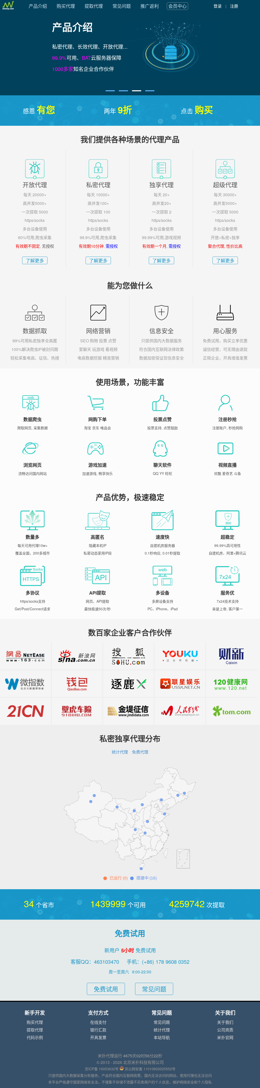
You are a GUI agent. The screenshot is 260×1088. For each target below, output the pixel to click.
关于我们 (225, 1022)
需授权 (112, 246)
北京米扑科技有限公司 (143, 1062)
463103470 (106, 962)
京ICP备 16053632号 (102, 1069)
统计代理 (120, 752)
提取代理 (94, 6)
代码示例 (35, 1038)
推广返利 (149, 6)
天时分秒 (142, 1056)
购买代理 (66, 6)
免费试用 (106, 989)
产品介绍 (38, 6)
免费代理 (140, 752)
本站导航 (162, 1038)
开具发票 (98, 1038)
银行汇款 (98, 1030)
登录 (218, 6)
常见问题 (121, 6)
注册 (234, 6)
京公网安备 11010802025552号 (150, 1069)
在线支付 (98, 1022)
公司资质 (225, 1030)
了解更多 (35, 260)
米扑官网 (225, 1038)
